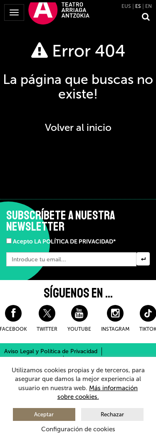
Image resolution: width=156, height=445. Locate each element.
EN (148, 6)
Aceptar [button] (44, 414)
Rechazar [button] (112, 414)
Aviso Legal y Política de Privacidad (50, 351)
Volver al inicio (78, 127)
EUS (126, 6)
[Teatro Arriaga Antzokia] (58, 12)
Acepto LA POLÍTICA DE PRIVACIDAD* (64, 241)
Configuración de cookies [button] (78, 429)
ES (138, 6)
